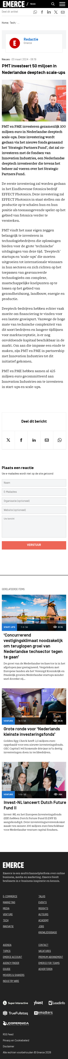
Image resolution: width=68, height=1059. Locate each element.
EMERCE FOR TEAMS (49, 963)
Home (5, 23)
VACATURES (44, 951)
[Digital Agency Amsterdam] (15, 1003)
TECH (6, 920)
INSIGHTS (43, 908)
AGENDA (7, 945)
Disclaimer (8, 1046)
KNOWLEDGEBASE (47, 932)
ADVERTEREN (45, 969)
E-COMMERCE (10, 896)
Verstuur (34, 545)
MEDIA (6, 908)
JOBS (41, 926)
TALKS (41, 896)
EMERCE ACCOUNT (12, 957)
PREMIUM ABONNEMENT (50, 957)
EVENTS (42, 902)
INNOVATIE (8, 926)
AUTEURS (43, 914)
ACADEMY (43, 920)
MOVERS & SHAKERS (13, 975)
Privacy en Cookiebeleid (16, 1040)
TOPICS (7, 951)
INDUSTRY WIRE (11, 981)
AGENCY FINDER (11, 963)
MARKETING (9, 902)
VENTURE (8, 914)
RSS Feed (8, 1034)
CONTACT (43, 945)
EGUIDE (6, 969)
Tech (32, 4)
